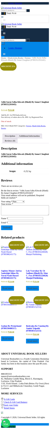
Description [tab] (10, 136)
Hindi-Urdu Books (15, 58)
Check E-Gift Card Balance (15, 402)
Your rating (6, 201)
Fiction (28, 58)
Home (3, 58)
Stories (3, 128)
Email (4, 222)
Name (4, 218)
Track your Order (10, 405)
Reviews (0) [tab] (10, 141)
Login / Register (15, 3)
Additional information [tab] (29, 136)
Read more (8, 288)
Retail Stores (9, 408)
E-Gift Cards (9, 399)
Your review (7, 204)
